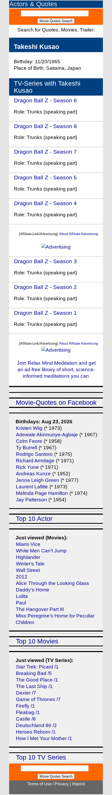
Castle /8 (26, 719)
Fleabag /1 (28, 712)
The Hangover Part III (40, 609)
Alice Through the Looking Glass (52, 583)
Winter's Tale (30, 563)
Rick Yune (27, 467)
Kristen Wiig (29, 428)
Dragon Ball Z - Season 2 (45, 287)
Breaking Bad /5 (34, 673)
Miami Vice (28, 544)
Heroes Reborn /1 (36, 732)
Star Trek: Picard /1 (37, 667)
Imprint (78, 784)
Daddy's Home (32, 589)
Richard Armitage (35, 460)
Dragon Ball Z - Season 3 (45, 261)
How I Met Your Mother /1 (44, 738)
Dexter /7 (26, 693)
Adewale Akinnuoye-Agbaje (47, 434)
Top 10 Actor (34, 518)
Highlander (28, 557)
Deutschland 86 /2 (36, 725)
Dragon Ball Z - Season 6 (45, 100)
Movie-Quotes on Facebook (56, 402)
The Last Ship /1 (34, 686)
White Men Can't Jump (41, 550)
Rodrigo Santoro (34, 454)
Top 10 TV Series (41, 757)
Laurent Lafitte (32, 486)
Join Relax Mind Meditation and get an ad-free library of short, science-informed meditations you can (56, 369)
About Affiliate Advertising (78, 234)
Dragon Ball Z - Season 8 (45, 126)
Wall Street (28, 570)
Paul (21, 602)
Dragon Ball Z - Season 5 (45, 177)
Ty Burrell (26, 447)
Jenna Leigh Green (38, 480)
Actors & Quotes (33, 4)
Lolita (22, 596)
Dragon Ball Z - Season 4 (45, 203)
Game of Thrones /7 (38, 699)
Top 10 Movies (37, 641)
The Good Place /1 (37, 680)
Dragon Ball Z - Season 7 (45, 152)
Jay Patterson (31, 499)
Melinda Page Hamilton (42, 493)
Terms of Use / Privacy (48, 784)
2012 (21, 576)
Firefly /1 (25, 706)
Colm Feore (29, 441)
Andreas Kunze (33, 473)
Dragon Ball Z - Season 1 (45, 313)
